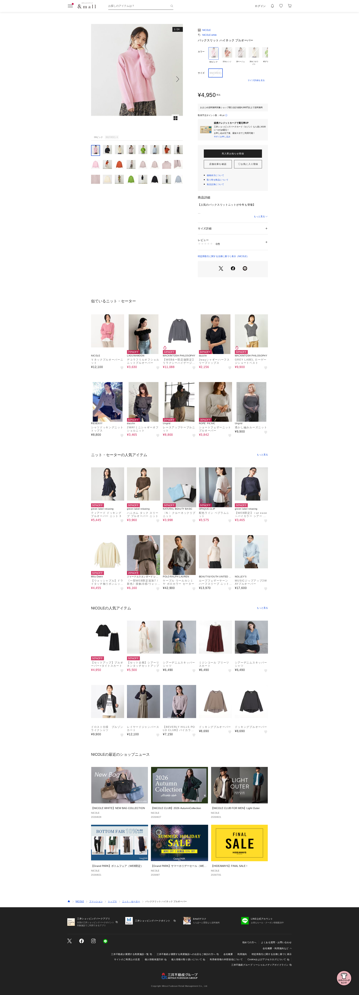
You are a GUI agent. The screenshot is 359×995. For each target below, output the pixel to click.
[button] (137, 79)
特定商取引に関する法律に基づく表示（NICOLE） (223, 256)
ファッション (96, 901)
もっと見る (259, 216)
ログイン (260, 6)
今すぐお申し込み (222, 136)
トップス (112, 901)
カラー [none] (201, 51)
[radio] (213, 56)
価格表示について (215, 175)
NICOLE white (209, 35)
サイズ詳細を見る (256, 80)
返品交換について (215, 184)
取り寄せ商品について (217, 180)
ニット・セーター (131, 901)
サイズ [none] (201, 73)
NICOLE (206, 30)
